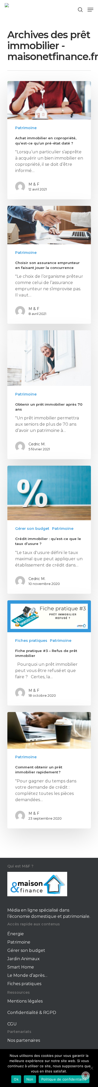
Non (29, 1079)
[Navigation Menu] (90, 9)
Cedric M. (36, 444)
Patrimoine (26, 128)
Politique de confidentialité (64, 1079)
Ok (16, 1079)
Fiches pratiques (31, 640)
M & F (33, 184)
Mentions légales (25, 1001)
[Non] (91, 1068)
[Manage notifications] (86, 1075)
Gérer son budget (32, 528)
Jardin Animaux (23, 958)
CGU (12, 1024)
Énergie (15, 933)
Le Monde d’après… (27, 975)
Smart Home (20, 967)
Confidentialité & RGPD (31, 1012)
